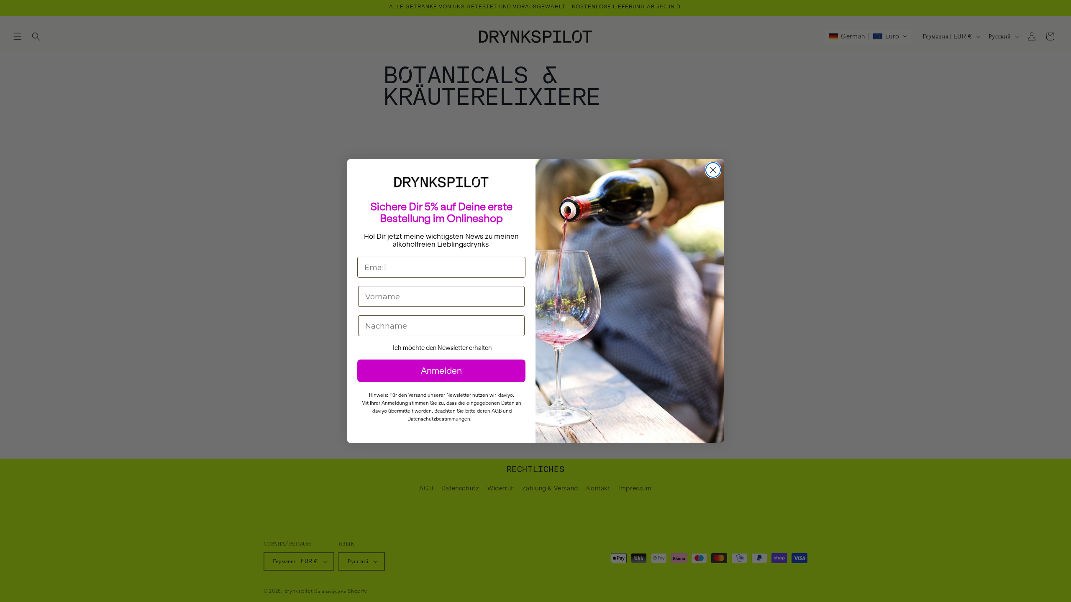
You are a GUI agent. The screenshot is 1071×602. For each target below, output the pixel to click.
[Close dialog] (713, 170)
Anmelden (441, 370)
